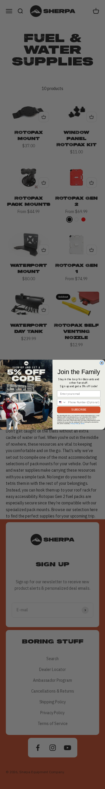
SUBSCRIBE (78, 409)
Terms (83, 423)
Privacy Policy (75, 423)
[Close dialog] (102, 363)
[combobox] (61, 402)
